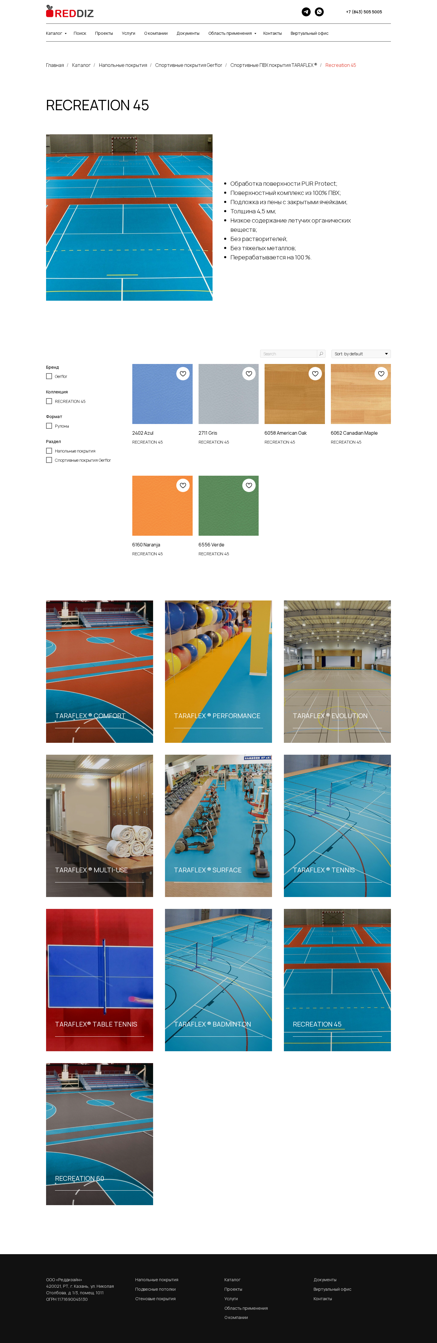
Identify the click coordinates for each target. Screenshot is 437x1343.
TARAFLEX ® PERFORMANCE (217, 715)
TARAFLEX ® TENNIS (324, 870)
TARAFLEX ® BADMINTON (212, 1024)
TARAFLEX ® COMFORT (90, 715)
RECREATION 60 (79, 1178)
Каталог (54, 33)
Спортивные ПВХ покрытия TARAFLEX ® (274, 65)
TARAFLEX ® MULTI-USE (91, 870)
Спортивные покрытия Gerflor (188, 65)
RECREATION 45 (317, 1024)
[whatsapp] (319, 11)
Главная (55, 65)
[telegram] (306, 11)
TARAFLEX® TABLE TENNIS (96, 1024)
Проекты (104, 33)
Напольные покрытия (123, 65)
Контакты (272, 33)
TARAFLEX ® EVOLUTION (330, 715)
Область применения (230, 33)
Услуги (128, 33)
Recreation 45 (341, 65)
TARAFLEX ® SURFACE (208, 870)
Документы (188, 33)
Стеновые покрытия (155, 1298)
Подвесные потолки (155, 1289)
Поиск (80, 33)
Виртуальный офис (309, 33)
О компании (156, 33)
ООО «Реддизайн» (64, 1279)
